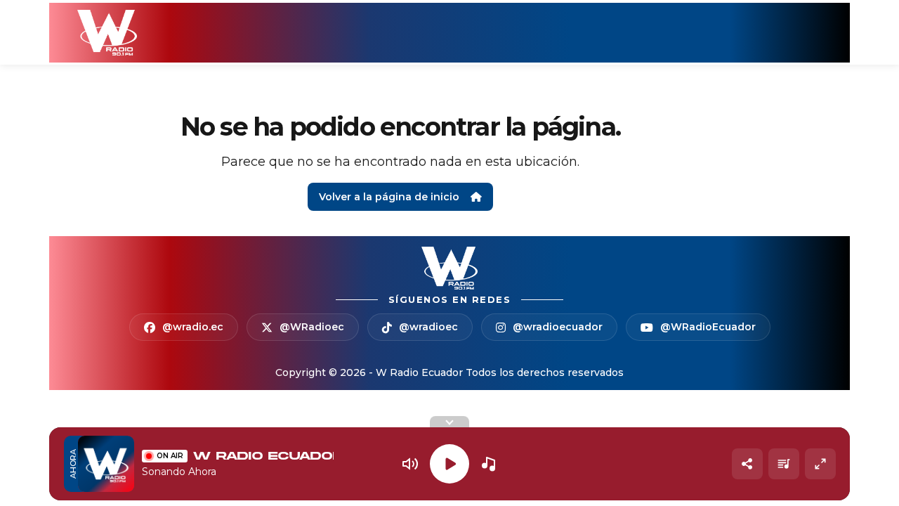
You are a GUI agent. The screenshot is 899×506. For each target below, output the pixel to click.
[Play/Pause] (449, 464)
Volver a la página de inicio (389, 196)
